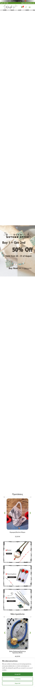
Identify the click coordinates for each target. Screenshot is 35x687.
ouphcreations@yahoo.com (28, 3)
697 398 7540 (5, 3)
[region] (17, 672)
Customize (17, 678)
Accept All (17, 674)
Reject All (17, 683)
